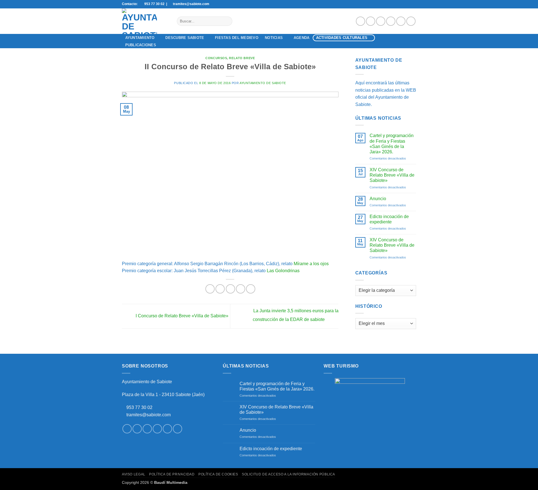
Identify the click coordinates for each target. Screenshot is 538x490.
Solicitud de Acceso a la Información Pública (288, 474)
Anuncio (378, 198)
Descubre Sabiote (184, 38)
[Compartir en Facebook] (210, 288)
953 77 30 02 (139, 407)
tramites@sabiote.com (148, 414)
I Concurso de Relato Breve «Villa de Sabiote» (181, 315)
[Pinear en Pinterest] (240, 288)
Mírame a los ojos (311, 263)
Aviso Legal (133, 474)
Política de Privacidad (171, 474)
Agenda (302, 38)
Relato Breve (242, 58)
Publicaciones (140, 45)
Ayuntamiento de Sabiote (263, 83)
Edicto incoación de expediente (389, 219)
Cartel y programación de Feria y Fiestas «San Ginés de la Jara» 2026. (392, 143)
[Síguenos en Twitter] (380, 21)
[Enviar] (226, 21)
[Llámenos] (400, 21)
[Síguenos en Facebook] (360, 21)
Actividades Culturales (342, 38)
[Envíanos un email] (390, 21)
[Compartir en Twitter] (220, 288)
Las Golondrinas (283, 270)
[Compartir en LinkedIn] (250, 288)
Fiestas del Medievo (236, 38)
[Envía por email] (230, 288)
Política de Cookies (218, 474)
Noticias (274, 38)
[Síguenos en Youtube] (411, 21)
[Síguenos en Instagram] (370, 21)
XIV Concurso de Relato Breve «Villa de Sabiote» (392, 175)
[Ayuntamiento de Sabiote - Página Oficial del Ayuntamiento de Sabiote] (145, 21)
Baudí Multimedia (170, 482)
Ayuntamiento (140, 38)
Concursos (216, 58)
